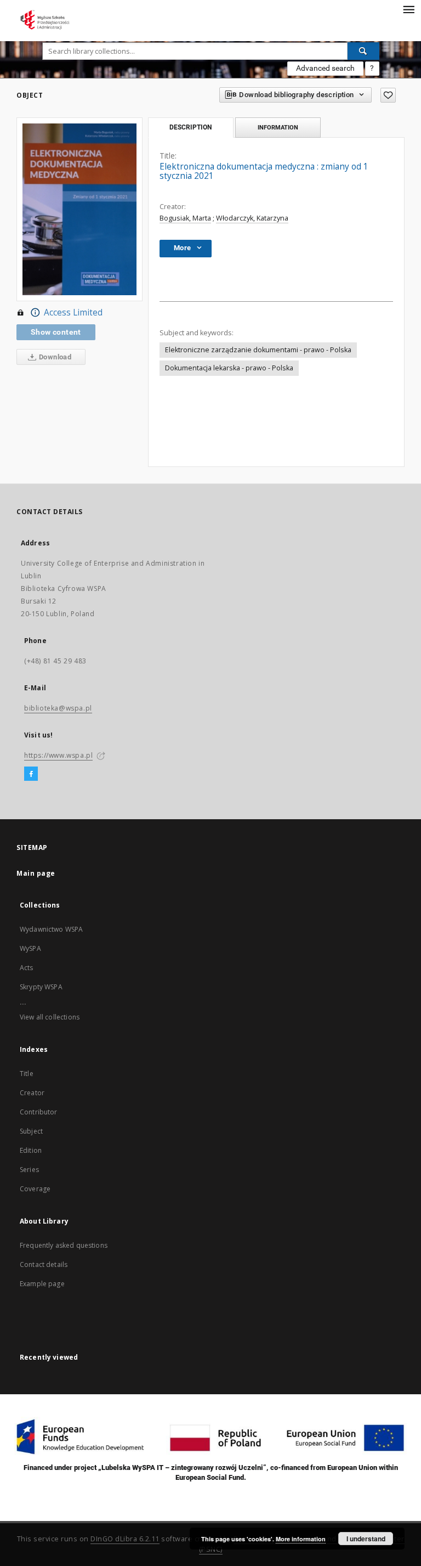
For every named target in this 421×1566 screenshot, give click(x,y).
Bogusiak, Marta (185, 218)
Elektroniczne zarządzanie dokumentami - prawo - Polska (258, 349)
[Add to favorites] (388, 95)
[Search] (363, 51)
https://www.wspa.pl (58, 755)
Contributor (39, 1112)
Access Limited (73, 312)
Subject (31, 1131)
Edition (31, 1150)
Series (29, 1169)
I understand (365, 1539)
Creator (32, 1092)
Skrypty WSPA (41, 987)
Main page (35, 873)
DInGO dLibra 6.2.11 (125, 1539)
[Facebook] (31, 774)
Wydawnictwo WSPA (51, 929)
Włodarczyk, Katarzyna (252, 218)
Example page (42, 1283)
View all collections (49, 1017)
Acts (26, 967)
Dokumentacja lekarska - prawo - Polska (229, 368)
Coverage (35, 1188)
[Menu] (408, 9)
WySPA (30, 948)
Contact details (43, 1264)
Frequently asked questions (63, 1245)
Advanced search (325, 68)
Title (26, 1073)
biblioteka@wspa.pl (58, 708)
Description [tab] (190, 127)
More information (301, 1539)
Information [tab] (278, 127)
